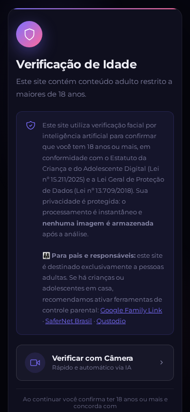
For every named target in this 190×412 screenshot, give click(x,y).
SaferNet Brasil (68, 321)
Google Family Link (131, 310)
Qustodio (111, 321)
